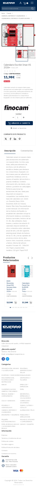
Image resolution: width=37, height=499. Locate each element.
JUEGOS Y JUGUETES (27, 424)
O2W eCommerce (18, 485)
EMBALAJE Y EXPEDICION (24, 386)
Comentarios (27, 150)
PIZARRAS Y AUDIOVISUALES (7, 406)
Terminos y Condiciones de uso (11, 438)
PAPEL (22, 389)
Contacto (5, 450)
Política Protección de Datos (11, 447)
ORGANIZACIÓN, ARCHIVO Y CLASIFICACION (10, 369)
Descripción (10, 150)
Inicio (3, 13)
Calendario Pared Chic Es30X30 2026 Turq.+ (27, 287)
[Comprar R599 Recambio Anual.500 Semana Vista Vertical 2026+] (15, 302)
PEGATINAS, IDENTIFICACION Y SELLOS (26, 370)
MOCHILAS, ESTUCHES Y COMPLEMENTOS (27, 420)
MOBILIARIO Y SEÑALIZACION (25, 416)
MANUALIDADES (25, 375)
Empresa (4, 435)
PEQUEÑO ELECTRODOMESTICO (8, 420)
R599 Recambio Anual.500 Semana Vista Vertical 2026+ (12, 286)
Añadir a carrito (21, 123)
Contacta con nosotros (9, 453)
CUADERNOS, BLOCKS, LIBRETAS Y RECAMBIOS (9, 390)
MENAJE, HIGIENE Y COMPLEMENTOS (8, 395)
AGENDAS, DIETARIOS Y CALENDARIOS (13, 16)
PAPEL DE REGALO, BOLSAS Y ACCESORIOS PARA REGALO (10, 426)
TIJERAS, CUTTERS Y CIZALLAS (26, 406)
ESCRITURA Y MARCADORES (11, 375)
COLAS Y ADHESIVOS (8, 401)
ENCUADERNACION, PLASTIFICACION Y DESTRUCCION (8, 380)
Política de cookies (7, 441)
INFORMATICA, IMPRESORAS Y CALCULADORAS (25, 396)
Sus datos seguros (7, 444)
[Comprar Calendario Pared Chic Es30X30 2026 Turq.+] (31, 302)
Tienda (9, 13)
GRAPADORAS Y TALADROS (25, 379)
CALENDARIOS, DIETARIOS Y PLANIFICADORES (16, 18)
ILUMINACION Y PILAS (27, 410)
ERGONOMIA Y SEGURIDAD (10, 415)
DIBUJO (4, 384)
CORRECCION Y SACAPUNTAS (25, 402)
